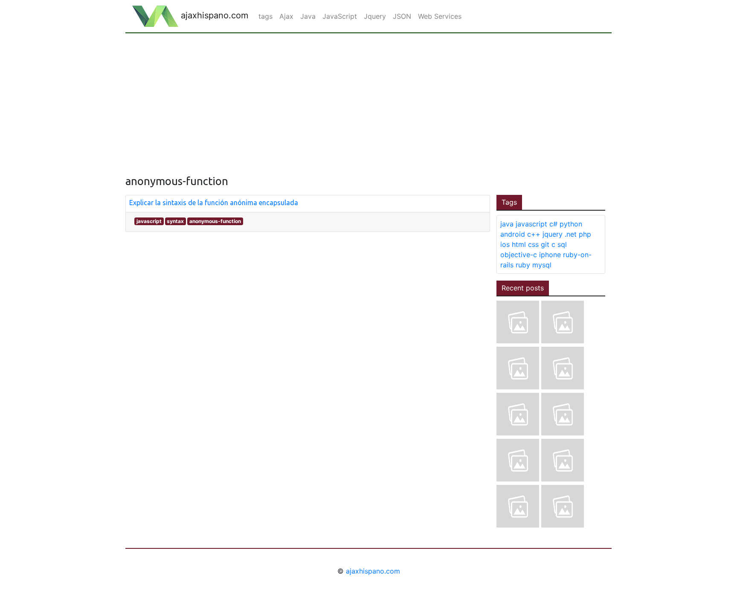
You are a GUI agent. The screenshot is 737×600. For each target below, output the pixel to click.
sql (562, 244)
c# (553, 224)
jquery (553, 234)
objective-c (518, 254)
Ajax (286, 16)
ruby (523, 265)
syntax (175, 221)
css (533, 244)
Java (308, 16)
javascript (149, 221)
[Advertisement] (368, 97)
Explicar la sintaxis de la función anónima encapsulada (213, 202)
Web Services (439, 16)
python (571, 224)
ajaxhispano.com (213, 15)
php (585, 234)
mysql (541, 265)
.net (571, 234)
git (545, 244)
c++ (533, 234)
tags (265, 16)
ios (505, 244)
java (507, 224)
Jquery (375, 16)
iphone (550, 254)
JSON (402, 16)
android (512, 234)
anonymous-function (215, 221)
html (519, 244)
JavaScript (339, 16)
